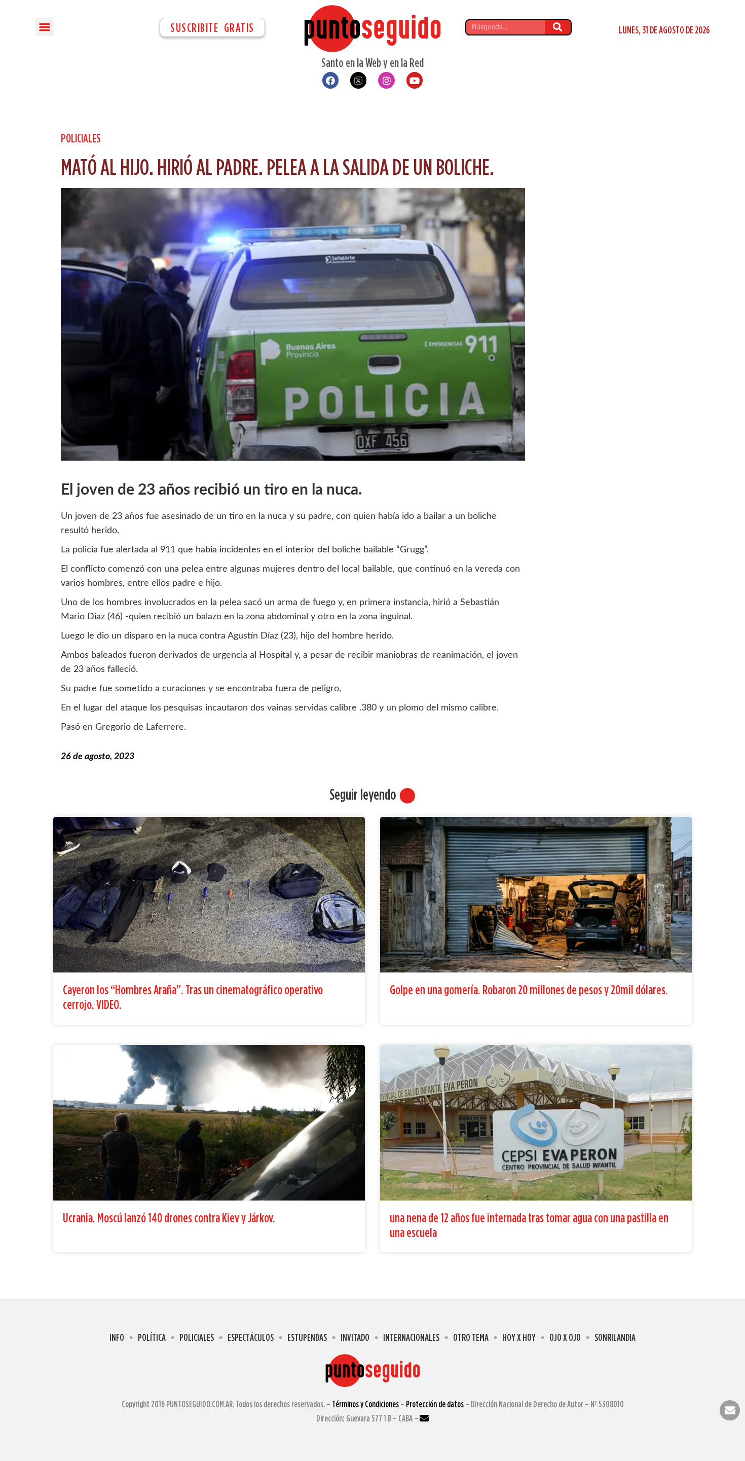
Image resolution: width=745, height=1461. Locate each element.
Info (116, 1337)
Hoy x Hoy (519, 1337)
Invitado (355, 1337)
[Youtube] (414, 80)
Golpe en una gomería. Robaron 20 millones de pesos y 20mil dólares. (529, 989)
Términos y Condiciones (365, 1404)
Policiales (81, 137)
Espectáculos (251, 1337)
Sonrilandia (615, 1337)
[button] (44, 27)
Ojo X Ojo (565, 1337)
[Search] (558, 27)
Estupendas (307, 1337)
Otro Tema (471, 1337)
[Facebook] (330, 80)
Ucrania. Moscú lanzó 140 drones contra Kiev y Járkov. (169, 1217)
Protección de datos (435, 1404)
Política (152, 1337)
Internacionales (411, 1337)
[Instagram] (386, 80)
